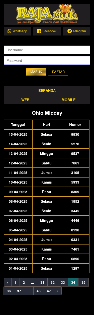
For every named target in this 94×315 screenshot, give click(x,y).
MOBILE (68, 99)
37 (19, 290)
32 (53, 282)
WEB (25, 99)
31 (42, 282)
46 (39, 290)
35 (83, 282)
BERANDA (47, 90)
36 (9, 290)
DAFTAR (58, 71)
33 (63, 282)
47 (49, 290)
